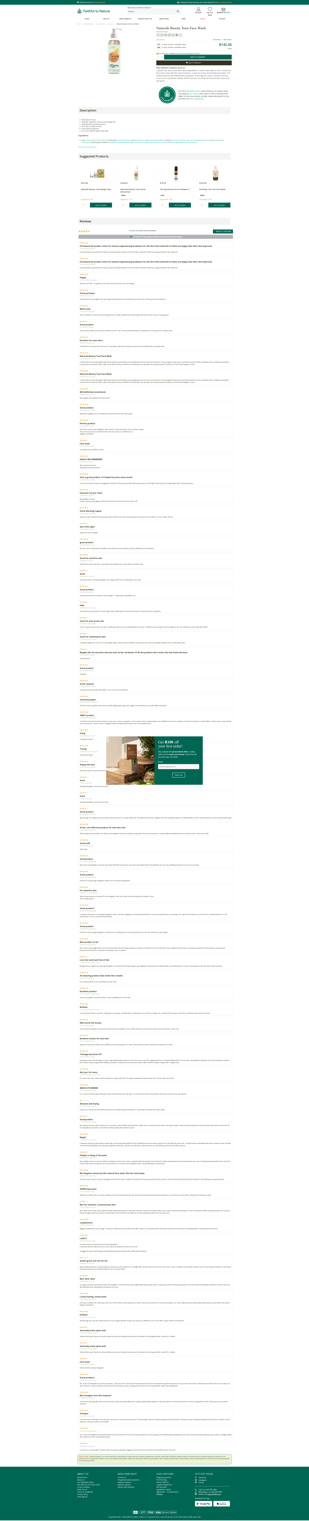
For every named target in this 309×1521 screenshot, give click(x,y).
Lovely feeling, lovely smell (93, 1296)
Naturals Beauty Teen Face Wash (96, 356)
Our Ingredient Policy (85, 1482)
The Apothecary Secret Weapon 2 (175, 189)
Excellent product (88, 991)
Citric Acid (193, 140)
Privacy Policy (82, 1494)
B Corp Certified (83, 1487)
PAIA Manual (82, 1497)
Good (82, 574)
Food (87, 19)
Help (82, 605)
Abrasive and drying (89, 1103)
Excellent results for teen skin (94, 1038)
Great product (87, 324)
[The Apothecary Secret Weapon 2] (176, 173)
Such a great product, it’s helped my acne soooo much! (106, 477)
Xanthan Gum (185, 140)
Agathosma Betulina (152, 140)
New (183, 19)
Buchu (162, 140)
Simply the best (87, 764)
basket (223, 12)
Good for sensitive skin (91, 558)
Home (79, 24)
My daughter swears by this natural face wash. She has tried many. (112, 1173)
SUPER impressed (88, 1189)
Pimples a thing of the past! (93, 1155)
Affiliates (159, 1494)
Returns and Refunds (126, 1487)
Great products (87, 1377)
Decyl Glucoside (123, 140)
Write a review (223, 231)
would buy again (88, 699)
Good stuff (85, 843)
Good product (86, 859)
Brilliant (84, 1007)
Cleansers (111, 24)
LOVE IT (83, 1238)
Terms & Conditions (85, 1492)
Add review (227, 39)
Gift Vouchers (161, 1487)
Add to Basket (100, 205)
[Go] (178, 11)
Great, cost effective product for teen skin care (103, 827)
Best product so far (89, 942)
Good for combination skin (93, 636)
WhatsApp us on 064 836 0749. (210, 1492)
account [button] (198, 12)
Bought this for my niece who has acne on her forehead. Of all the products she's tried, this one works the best (133, 652)
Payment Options (124, 1482)
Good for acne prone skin (92, 621)
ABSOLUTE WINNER (89, 1088)
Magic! (83, 1137)
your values (193, 93)
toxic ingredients (197, 98)
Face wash (85, 443)
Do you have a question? (87, 147)
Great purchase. (87, 293)
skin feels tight (87, 526)
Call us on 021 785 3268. (207, 1490)
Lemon (106, 140)
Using (82, 733)
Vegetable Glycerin (137, 140)
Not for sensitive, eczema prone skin (98, 1204)
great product (86, 542)
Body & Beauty (125, 19)
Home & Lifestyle (145, 19)
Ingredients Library (163, 1489)
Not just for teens (88, 1072)
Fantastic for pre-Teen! (91, 493)
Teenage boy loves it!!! (91, 1054)
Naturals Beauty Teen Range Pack (96, 189)
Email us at (209, 1494)
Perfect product (87, 423)
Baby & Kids (164, 19)
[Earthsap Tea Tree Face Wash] (215, 173)
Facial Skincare (100, 24)
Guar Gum (175, 140)
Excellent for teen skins (91, 340)
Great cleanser (87, 684)
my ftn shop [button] (210, 13)
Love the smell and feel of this (94, 960)
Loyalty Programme (164, 1485)
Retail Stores (82, 1477)
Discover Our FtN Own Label (88, 1485)
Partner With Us (162, 1482)
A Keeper (84, 1413)
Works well (85, 309)
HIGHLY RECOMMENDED (91, 459)
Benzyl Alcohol (203, 140)
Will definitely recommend (92, 392)
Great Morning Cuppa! (90, 511)
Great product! (87, 908)
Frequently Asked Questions (129, 1480)
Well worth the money (90, 1022)
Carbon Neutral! (99, 2)
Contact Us (122, 1477)
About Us (80, 1480)
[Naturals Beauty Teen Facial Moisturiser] (136, 173)
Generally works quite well (93, 1330)
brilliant (84, 1314)
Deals (202, 19)
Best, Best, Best (87, 1278)
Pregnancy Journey (163, 1477)
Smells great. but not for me (94, 1260)
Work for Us (82, 1489)
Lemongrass (86, 142)
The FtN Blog (161, 1480)
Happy (83, 277)
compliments (86, 1222)
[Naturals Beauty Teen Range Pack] (97, 173)
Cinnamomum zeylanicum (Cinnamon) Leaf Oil (150, 142)
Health (106, 19)
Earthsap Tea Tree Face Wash (212, 189)
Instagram (203, 1480)
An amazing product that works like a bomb (101, 975)
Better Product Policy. (223, 2)
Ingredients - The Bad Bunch (167, 1492)
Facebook (202, 1477)
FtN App (222, 19)
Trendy (83, 749)
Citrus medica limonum (94, 140)
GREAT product (87, 715)
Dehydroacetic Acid (216, 140)
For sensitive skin (88, 890)
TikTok (201, 1482)
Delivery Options (124, 1485)
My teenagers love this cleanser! (95, 1395)
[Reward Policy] (157, 53)
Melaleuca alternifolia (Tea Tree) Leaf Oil (182, 142)
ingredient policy (193, 91)
